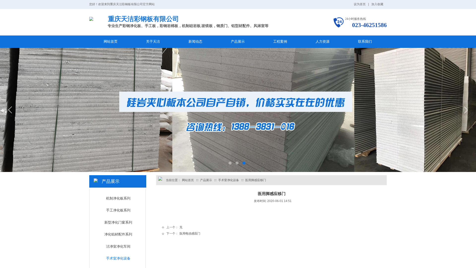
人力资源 (322, 41)
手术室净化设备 (228, 180)
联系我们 (365, 41)
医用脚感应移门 (255, 180)
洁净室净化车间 (118, 246)
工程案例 (280, 41)
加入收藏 (377, 4)
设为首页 (360, 4)
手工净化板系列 (118, 210)
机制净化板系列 (118, 198)
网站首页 (111, 41)
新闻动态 (195, 41)
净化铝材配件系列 (118, 234)
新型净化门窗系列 (118, 222)
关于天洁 (153, 41)
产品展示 (238, 41)
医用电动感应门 (183, 233)
